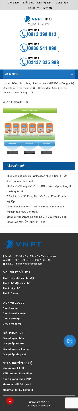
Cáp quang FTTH (13, 367)
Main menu (12, 74)
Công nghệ (62, 2)
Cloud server (11, 308)
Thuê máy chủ (11, 288)
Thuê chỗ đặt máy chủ (16, 283)
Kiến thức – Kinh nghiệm (37, 2)
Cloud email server (14, 313)
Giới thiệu (13, 2)
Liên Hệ (47, 7)
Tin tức (31, 7)
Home (6, 83)
